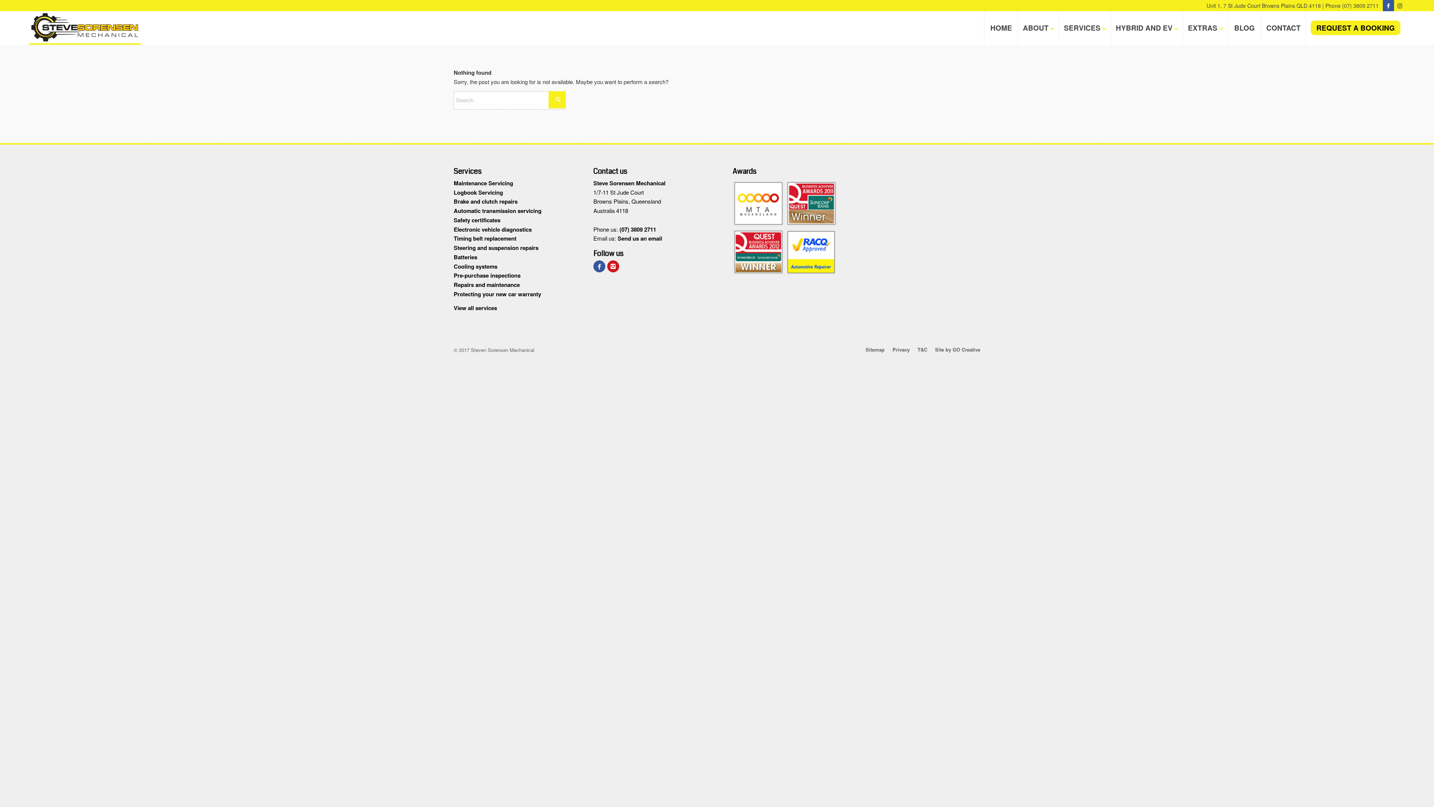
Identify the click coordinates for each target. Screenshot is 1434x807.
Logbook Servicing (478, 192)
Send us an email (640, 238)
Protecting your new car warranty (497, 294)
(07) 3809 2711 (1360, 5)
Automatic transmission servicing (497, 211)
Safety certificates (477, 220)
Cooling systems (475, 266)
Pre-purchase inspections (487, 275)
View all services (475, 308)
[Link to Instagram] (1399, 5)
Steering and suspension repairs (496, 248)
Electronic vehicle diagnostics (493, 229)
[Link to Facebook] (1388, 5)
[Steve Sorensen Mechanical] (85, 28)
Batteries (465, 257)
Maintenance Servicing (483, 183)
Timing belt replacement (485, 238)
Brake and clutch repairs (486, 201)
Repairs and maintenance (487, 285)
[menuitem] (1001, 28)
